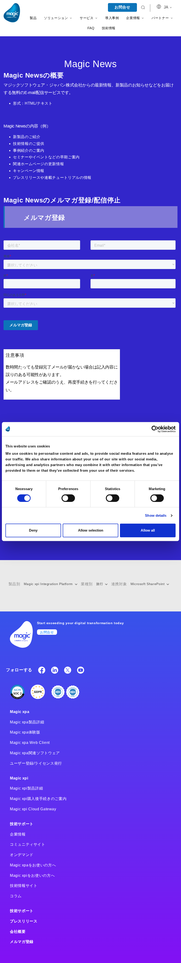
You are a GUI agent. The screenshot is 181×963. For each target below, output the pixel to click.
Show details (155, 515)
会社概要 (18, 932)
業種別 (87, 584)
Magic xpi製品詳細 (26, 788)
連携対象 (119, 584)
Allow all (148, 530)
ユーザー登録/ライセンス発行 (36, 763)
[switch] (68, 498)
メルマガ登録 (21, 942)
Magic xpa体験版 (25, 732)
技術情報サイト (23, 886)
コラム (16, 896)
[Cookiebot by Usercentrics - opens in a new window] (155, 429)
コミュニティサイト (27, 844)
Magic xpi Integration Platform (49, 584)
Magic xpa (19, 712)
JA (166, 7)
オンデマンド (21, 855)
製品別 (14, 584)
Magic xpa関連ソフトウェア (35, 753)
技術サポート (21, 824)
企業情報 (18, 834)
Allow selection (90, 530)
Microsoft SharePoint (148, 584)
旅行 (100, 584)
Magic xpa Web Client (30, 743)
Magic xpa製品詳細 (27, 722)
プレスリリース (23, 921)
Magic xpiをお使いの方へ (32, 875)
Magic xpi (19, 778)
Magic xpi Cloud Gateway (33, 809)
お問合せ (122, 7)
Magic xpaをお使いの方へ (33, 865)
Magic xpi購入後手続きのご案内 (38, 799)
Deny (33, 530)
